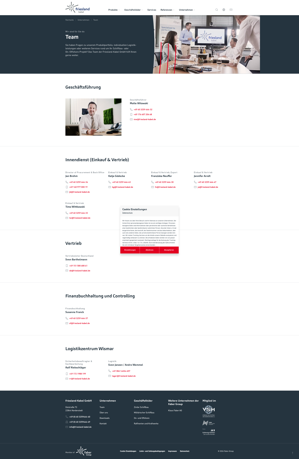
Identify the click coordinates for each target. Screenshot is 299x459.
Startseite (69, 20)
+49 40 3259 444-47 (207, 182)
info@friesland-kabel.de (80, 427)
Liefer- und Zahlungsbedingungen (152, 451)
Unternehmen (186, 10)
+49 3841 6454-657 (121, 371)
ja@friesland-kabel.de (208, 187)
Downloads (105, 418)
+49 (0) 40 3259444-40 (79, 417)
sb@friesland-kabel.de (79, 270)
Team (95, 20)
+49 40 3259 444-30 (164, 182)
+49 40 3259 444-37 (78, 318)
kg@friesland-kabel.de (122, 187)
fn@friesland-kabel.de (165, 187)
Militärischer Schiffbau (144, 412)
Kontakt (103, 423)
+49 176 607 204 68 (143, 114)
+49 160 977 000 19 (78, 187)
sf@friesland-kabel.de (79, 323)
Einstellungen (130, 250)
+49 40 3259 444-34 (78, 182)
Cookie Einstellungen (128, 451)
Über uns (104, 412)
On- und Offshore (141, 418)
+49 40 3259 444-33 (78, 213)
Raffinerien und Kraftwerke (146, 423)
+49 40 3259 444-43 (121, 182)
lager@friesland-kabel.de (124, 376)
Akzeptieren (169, 250)
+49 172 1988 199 (77, 373)
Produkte (112, 10)
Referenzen (166, 10)
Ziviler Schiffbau (141, 407)
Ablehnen (149, 250)
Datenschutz (127, 213)
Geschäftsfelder (132, 10)
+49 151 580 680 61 (78, 265)
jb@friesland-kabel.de (79, 192)
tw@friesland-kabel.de (79, 218)
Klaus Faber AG (175, 410)
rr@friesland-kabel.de (79, 378)
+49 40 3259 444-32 (143, 109)
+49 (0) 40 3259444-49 (79, 422)
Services (151, 10)
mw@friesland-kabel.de (145, 119)
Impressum (172, 451)
